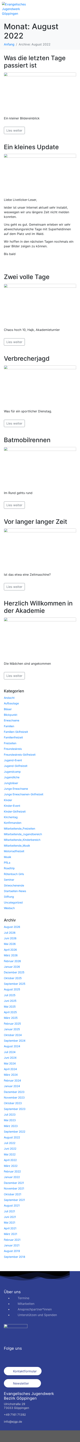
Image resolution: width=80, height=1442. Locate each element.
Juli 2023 (10, 1114)
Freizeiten (10, 743)
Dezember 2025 (14, 972)
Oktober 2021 (12, 1194)
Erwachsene (11, 720)
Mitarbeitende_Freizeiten (19, 828)
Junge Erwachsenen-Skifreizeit (23, 794)
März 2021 (10, 1234)
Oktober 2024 (13, 1035)
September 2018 (14, 1256)
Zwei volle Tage (27, 277)
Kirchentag (11, 817)
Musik (7, 857)
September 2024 (14, 1040)
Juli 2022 (9, 1143)
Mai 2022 (10, 1154)
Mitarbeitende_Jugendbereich (23, 834)
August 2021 (12, 1205)
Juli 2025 (10, 995)
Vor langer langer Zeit (35, 521)
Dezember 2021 (14, 1182)
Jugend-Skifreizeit (15, 765)
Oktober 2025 (13, 978)
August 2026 (12, 926)
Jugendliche (11, 777)
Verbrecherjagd (27, 358)
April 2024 (10, 1069)
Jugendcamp (12, 771)
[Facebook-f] (9, 1357)
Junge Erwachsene (16, 788)
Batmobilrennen (27, 440)
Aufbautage (11, 703)
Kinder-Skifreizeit (15, 811)
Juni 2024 (10, 1057)
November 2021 (14, 1188)
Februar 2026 (12, 961)
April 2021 (10, 1228)
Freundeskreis (13, 748)
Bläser (8, 709)
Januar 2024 (12, 1086)
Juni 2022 (10, 1148)
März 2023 (11, 1126)
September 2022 (14, 1131)
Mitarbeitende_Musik (17, 845)
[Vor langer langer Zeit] (40, 548)
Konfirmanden (12, 822)
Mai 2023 (10, 1120)
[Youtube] (30, 1357)
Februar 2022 (12, 1171)
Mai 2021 (9, 1222)
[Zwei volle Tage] (40, 304)
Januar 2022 (12, 1177)
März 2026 (11, 955)
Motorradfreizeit (14, 851)
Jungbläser (11, 783)
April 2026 (10, 949)
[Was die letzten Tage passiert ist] (40, 92)
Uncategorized (13, 902)
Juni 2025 (10, 1000)
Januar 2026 (12, 966)
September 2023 (14, 1109)
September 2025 (14, 983)
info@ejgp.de (13, 1421)
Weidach (9, 908)
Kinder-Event (12, 805)
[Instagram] (19, 1357)
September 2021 (14, 1199)
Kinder (8, 800)
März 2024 (11, 1074)
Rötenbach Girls (14, 874)
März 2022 (10, 1165)
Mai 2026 (10, 943)
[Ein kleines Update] (40, 174)
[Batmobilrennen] (40, 467)
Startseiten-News (15, 891)
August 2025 (12, 989)
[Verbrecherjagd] (40, 385)
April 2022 (10, 1160)
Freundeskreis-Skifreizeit (20, 754)
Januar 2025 (12, 1029)
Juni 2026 (10, 938)
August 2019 (12, 1251)
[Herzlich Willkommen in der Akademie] (40, 637)
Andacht (9, 697)
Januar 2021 (12, 1245)
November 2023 (14, 1097)
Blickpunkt (10, 714)
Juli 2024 (10, 1052)
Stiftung (9, 896)
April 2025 (10, 1012)
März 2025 (11, 1017)
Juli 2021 (9, 1211)
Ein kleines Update (31, 147)
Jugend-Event (13, 760)
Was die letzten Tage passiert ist (35, 61)
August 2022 (12, 1137)
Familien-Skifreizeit (16, 731)
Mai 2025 (10, 1006)
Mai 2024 (10, 1063)
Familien (9, 726)
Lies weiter (14, 130)
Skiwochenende (14, 885)
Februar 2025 (12, 1023)
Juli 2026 (10, 932)
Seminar (9, 879)
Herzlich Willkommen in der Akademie (38, 606)
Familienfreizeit (13, 737)
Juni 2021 (10, 1217)
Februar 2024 (12, 1080)
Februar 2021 (12, 1239)
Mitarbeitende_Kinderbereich (22, 839)
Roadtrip (9, 868)
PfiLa (7, 862)
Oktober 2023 (13, 1103)
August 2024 (12, 1046)
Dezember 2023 (14, 1091)
